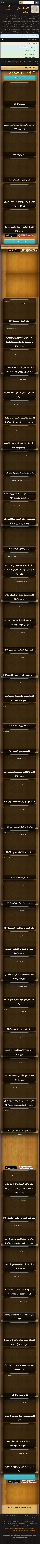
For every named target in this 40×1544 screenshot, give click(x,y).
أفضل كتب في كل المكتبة (19, 78)
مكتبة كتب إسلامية (32, 43)
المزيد (19, 1476)
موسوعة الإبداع (18, 1540)
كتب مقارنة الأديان (30, 54)
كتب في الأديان (34, 64)
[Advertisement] (19, 1149)
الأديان (37, 1515)
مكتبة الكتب (31, 1528)
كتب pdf (21, 1530)
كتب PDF (4, 2)
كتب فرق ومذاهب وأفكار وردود (27, 47)
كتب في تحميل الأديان (28, 1515)
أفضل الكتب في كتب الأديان (29, 36)
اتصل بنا (26, 1530)
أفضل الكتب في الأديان (19, 241)
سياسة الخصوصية (15, 1528)
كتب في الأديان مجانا (15, 1515)
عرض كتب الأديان (32, 39)
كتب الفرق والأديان (29, 50)
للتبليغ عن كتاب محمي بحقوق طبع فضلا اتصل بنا (16, 1524)
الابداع (36, 62)
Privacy (15, 1530)
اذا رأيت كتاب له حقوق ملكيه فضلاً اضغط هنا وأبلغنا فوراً (15, 1536)
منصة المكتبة (23, 1528)
